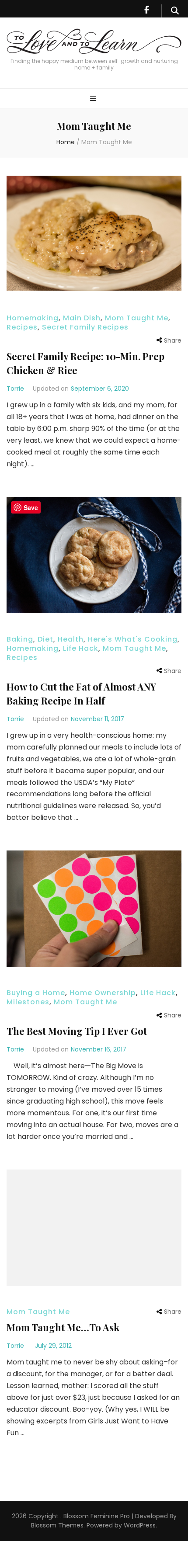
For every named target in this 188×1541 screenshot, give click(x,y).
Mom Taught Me (136, 318)
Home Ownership (103, 993)
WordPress (140, 1525)
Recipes (22, 327)
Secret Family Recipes (85, 327)
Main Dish (82, 318)
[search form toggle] (175, 10)
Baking (20, 639)
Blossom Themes (57, 1525)
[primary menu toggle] (94, 99)
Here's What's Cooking (133, 639)
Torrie (15, 388)
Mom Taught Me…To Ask (63, 1327)
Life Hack (80, 648)
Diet (45, 639)
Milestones (28, 1002)
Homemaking (33, 318)
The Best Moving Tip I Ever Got (77, 1031)
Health (71, 639)
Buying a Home (36, 993)
